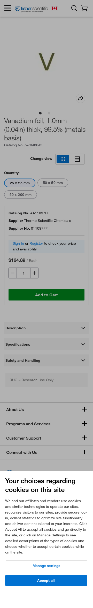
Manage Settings (46, 565)
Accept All (46, 580)
